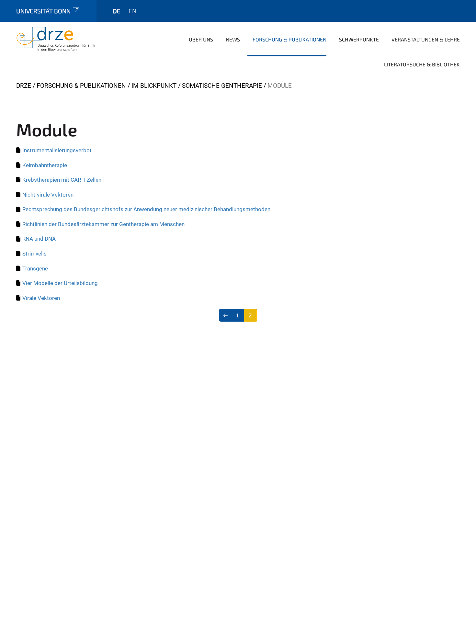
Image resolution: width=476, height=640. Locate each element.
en (132, 11)
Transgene (35, 268)
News (233, 39)
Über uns (201, 39)
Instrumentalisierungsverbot (57, 150)
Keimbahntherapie (44, 165)
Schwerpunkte (359, 39)
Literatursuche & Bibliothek (422, 64)
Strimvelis (34, 253)
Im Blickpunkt (153, 85)
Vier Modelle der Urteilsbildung (60, 283)
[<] (225, 315)
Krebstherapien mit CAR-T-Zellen (61, 180)
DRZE (23, 85)
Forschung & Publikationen (289, 39)
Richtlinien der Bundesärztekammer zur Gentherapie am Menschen (103, 224)
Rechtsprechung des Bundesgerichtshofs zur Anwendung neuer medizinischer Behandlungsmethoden (146, 209)
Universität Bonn (43, 11)
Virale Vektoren (41, 298)
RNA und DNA (39, 238)
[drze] (55, 39)
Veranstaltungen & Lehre (425, 39)
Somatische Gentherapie (222, 85)
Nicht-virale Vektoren (48, 194)
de (116, 11)
